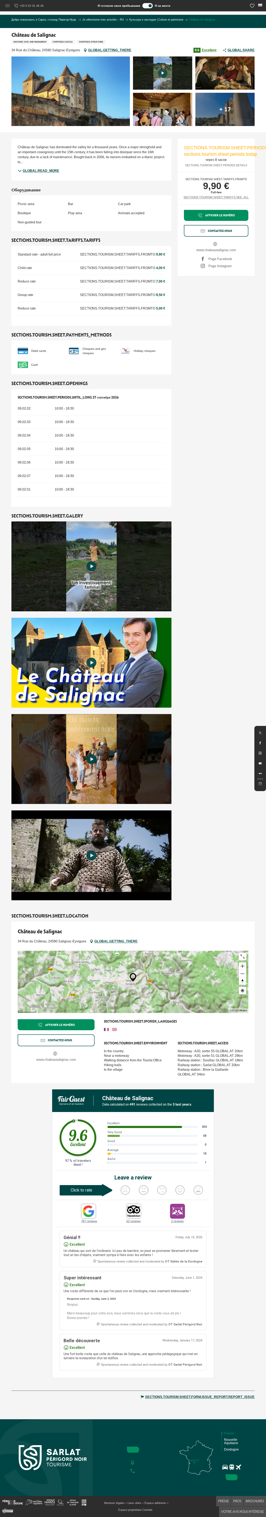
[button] (260, 5)
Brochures (255, 1501)
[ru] (260, 5)
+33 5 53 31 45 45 (32, 5)
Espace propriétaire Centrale (135, 1509)
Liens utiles (134, 1503)
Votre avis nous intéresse (242, 1512)
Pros (237, 1501)
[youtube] (91, 566)
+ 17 (225, 109)
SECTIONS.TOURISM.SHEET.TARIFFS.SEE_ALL (216, 197)
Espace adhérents (155, 1503)
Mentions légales (114, 1503)
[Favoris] (252, 6)
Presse (223, 1501)
